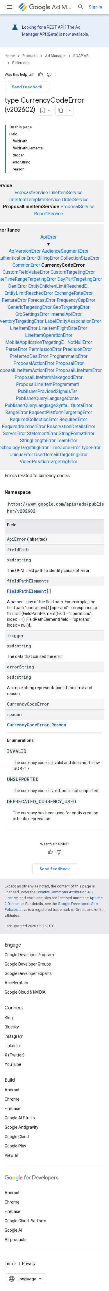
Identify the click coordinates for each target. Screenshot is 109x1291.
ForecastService (31, 192)
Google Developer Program (29, 954)
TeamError (67, 440)
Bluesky (12, 1027)
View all (12, 1155)
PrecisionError (77, 349)
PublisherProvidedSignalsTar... (48, 391)
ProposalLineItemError (79, 370)
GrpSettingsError (32, 314)
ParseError (16, 349)
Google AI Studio (20, 1118)
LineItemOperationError (48, 335)
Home (10, 56)
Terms (11, 1263)
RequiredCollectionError (34, 419)
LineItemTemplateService (34, 199)
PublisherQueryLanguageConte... (48, 398)
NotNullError (79, 342)
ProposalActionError (33, 363)
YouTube (13, 1064)
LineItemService (66, 192)
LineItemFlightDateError (63, 328)
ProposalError (70, 363)
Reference (20, 63)
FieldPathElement (26, 591)
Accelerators (16, 982)
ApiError (48, 237)
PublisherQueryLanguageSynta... (37, 405)
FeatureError (14, 300)
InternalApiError (66, 314)
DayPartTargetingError (79, 279)
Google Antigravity (21, 1127)
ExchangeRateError (73, 293)
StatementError (42, 433)
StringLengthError (38, 440)
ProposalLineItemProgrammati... (48, 384)
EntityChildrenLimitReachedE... (58, 286)
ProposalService (77, 206)
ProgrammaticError (68, 356)
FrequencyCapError (76, 300)
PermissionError (45, 349)
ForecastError (42, 300)
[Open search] (80, 7)
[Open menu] (9, 7)
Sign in (95, 7)
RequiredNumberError (24, 426)
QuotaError (81, 405)
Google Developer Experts (28, 973)
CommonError (26, 265)
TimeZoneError (65, 447)
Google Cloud (17, 1136)
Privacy (28, 1263)
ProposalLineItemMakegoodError (49, 377)
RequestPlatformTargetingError (60, 412)
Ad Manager (62, 7)
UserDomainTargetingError (61, 454)
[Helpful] (40, 74)
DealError (17, 286)
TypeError (91, 447)
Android (12, 1089)
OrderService (75, 199)
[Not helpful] (49, 74)
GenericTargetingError (30, 307)
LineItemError (23, 328)
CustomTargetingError (73, 272)
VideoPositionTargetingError (48, 461)
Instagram (14, 1036)
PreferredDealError (29, 356)
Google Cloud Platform (25, 1220)
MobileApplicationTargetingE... (35, 342)
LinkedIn (12, 1045)
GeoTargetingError (71, 307)
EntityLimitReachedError (28, 293)
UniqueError (21, 454)
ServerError (14, 433)
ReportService (48, 213)
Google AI (13, 1230)
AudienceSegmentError (65, 251)
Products (29, 56)
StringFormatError (76, 433)
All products (15, 1239)
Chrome (12, 1099)
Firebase (12, 1108)
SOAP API (81, 56)
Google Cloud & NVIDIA (25, 992)
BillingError (48, 258)
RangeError (16, 412)
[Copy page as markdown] (61, 110)
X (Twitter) (14, 1055)
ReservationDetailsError (71, 426)
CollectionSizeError (80, 258)
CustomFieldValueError (26, 272)
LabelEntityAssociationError (73, 321)
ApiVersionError (25, 251)
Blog (9, 1017)
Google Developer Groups (28, 964)
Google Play (15, 1146)
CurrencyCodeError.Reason (36, 725)
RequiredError (73, 419)
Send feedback (27, 86)
